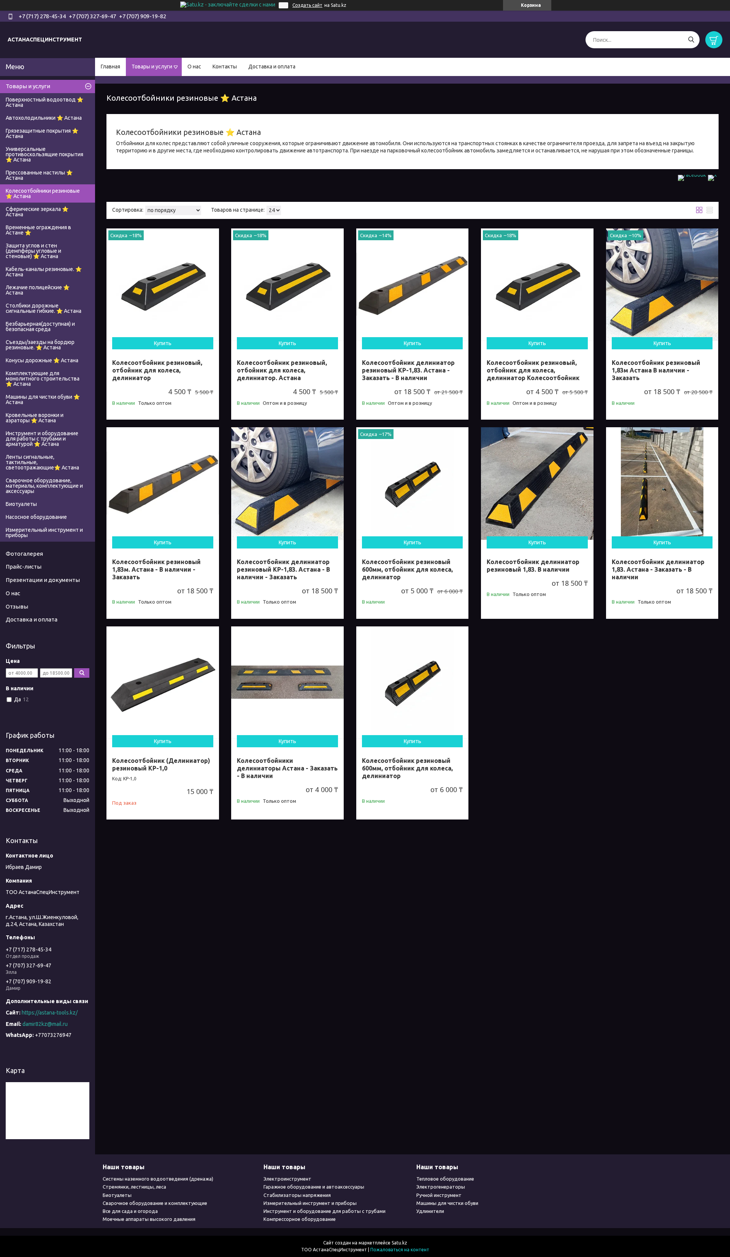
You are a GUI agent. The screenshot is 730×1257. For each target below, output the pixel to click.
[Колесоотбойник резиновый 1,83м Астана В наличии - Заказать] (662, 284)
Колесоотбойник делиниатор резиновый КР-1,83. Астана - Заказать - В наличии (408, 370)
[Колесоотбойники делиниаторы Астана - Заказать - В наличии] (287, 682)
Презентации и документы (43, 580)
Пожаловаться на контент (399, 1249)
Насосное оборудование (36, 517)
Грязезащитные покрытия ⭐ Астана (42, 133)
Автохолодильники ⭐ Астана (44, 118)
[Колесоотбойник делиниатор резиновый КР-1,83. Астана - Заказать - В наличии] (412, 284)
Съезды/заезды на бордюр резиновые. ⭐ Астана (40, 344)
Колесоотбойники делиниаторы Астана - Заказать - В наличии (287, 768)
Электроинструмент (287, 1178)
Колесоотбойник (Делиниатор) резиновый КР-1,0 (161, 764)
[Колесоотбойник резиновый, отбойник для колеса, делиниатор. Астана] (287, 284)
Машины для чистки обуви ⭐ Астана (43, 399)
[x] (712, 175)
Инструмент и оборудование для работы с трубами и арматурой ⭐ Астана (42, 438)
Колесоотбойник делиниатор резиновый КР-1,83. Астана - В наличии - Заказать (283, 569)
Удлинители (430, 1211)
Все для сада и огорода (130, 1211)
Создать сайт (307, 5)
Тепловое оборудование (445, 1178)
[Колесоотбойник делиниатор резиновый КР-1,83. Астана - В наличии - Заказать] (287, 483)
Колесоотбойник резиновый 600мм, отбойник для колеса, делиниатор (407, 569)
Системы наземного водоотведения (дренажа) (158, 1178)
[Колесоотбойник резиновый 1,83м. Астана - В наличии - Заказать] (162, 483)
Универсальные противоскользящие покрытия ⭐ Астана (44, 154)
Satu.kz (399, 1242)
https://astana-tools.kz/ (50, 1013)
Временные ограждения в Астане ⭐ (38, 230)
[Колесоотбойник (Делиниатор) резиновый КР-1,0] (162, 682)
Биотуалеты (21, 504)
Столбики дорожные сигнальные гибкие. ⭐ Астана (43, 308)
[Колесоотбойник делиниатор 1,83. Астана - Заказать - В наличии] (662, 483)
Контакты (225, 66)
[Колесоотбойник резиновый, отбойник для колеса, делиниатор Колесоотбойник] (537, 284)
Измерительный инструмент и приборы (44, 532)
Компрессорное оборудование (299, 1219)
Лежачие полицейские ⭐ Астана (38, 290)
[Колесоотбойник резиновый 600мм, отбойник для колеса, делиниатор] (412, 483)
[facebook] (692, 175)
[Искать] (691, 39)
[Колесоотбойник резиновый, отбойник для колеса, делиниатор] (162, 284)
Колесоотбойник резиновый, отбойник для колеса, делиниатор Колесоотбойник (533, 370)
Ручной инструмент (439, 1195)
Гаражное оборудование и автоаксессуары (313, 1186)
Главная (110, 66)
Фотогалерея (24, 553)
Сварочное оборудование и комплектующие (155, 1203)
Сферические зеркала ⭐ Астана (37, 211)
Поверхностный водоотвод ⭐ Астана (44, 102)
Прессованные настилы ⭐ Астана (39, 175)
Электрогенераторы (440, 1186)
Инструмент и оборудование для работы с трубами (324, 1211)
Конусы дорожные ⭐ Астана (42, 360)
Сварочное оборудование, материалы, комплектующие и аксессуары (44, 485)
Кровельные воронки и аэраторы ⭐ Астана (34, 417)
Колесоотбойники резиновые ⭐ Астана (43, 193)
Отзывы (17, 606)
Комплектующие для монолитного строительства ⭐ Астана (42, 378)
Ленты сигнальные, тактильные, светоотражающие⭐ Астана (42, 462)
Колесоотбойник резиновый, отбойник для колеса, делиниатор (157, 370)
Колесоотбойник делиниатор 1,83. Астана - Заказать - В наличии (658, 569)
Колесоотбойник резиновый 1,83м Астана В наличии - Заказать (656, 370)
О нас (194, 66)
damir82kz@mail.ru (45, 1024)
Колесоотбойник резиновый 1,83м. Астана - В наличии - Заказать (156, 569)
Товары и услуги (152, 66)
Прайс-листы (23, 566)
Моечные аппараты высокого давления (149, 1219)
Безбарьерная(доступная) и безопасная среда (40, 326)
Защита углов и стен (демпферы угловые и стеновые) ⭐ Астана (33, 251)
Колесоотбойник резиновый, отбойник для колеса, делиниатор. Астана (282, 370)
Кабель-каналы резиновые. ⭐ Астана (44, 271)
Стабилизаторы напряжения (297, 1195)
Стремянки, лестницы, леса (134, 1186)
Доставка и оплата (271, 66)
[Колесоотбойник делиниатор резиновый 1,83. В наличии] (537, 483)
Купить (162, 343)
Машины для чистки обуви (447, 1203)
